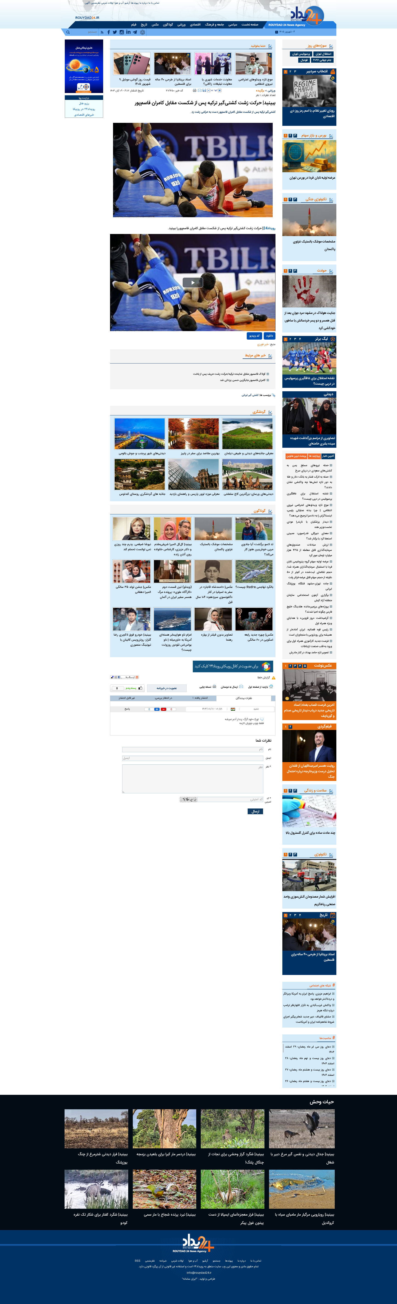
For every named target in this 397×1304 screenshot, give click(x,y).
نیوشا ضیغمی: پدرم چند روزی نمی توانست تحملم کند (132, 547)
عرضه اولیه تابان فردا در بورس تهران (312, 178)
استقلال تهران (323, 54)
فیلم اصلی (259, 349)
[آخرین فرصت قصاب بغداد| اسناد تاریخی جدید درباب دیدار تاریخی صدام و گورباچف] (309, 685)
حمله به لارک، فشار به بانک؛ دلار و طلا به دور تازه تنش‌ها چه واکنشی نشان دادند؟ (309, 482)
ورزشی (271, 90)
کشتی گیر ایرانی (250, 395)
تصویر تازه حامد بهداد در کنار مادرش (309, 652)
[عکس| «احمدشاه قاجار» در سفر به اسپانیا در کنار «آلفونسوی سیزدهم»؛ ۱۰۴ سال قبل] (213, 571)
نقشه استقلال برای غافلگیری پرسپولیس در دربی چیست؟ (309, 381)
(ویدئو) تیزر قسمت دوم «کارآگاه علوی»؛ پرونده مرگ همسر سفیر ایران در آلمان (175, 592)
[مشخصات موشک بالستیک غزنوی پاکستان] (213, 529)
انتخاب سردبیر (317, 71)
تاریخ (324, 915)
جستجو (216, 1261)
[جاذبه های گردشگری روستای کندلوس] (139, 474)
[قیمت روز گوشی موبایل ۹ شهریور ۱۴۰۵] (131, 63)
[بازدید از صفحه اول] (271, 686)
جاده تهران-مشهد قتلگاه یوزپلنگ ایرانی (309, 586)
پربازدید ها (314, 456)
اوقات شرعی (107, 3)
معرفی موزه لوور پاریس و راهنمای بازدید (194, 494)
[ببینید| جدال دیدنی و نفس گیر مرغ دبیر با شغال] (302, 1128)
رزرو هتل (84, 103)
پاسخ (127, 709)
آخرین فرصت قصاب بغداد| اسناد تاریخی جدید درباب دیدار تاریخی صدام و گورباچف (309, 710)
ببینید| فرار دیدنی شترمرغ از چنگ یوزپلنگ (103, 1158)
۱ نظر (258, 95)
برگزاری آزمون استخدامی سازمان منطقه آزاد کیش (309, 598)
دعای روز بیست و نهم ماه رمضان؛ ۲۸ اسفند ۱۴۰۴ (309, 1061)
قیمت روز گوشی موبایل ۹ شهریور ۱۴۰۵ (134, 82)
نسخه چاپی (205, 687)
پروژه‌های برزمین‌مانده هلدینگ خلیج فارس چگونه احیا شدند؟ (309, 609)
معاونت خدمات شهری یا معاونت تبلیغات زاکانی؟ (217, 82)
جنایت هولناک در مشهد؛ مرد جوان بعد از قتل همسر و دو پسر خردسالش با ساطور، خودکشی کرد (309, 320)
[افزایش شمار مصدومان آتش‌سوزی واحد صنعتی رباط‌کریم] (309, 875)
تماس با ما (153, 3)
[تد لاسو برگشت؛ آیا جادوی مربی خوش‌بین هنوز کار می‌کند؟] (254, 529)
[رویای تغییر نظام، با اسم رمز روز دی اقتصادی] (309, 91)
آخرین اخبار (328, 456)
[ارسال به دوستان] (199, 90)
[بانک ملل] (84, 66)
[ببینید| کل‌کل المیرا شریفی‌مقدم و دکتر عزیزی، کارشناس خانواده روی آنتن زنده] (172, 529)
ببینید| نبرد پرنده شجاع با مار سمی (170, 1215)
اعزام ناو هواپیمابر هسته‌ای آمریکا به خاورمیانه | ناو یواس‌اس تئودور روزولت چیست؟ (175, 642)
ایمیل (268, 758)
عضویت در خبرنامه (167, 688)
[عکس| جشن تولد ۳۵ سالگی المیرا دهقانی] (131, 571)
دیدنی (328, 394)
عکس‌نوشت (323, 666)
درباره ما (143, 3)
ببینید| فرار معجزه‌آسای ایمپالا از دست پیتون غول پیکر (236, 1219)
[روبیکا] (233, 667)
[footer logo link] (194, 1245)
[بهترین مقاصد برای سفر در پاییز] (193, 434)
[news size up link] (219, 90)
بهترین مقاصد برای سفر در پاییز (200, 453)
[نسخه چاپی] (195, 90)
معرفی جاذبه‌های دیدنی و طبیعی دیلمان (248, 453)
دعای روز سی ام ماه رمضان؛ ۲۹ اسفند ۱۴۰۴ (309, 1049)
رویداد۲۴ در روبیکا (84, 109)
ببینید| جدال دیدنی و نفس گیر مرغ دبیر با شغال (302, 1158)
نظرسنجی (95, 3)
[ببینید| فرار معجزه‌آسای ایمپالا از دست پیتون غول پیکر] (232, 1189)
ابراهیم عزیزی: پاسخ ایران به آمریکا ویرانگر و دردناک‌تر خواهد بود (308, 996)
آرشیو (127, 3)
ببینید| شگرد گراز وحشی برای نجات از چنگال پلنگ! (236, 1158)
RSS (137, 1261)
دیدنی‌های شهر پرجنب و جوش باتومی (142, 453)
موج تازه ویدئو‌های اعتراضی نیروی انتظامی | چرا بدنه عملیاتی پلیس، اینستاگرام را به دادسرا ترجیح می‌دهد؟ (309, 510)
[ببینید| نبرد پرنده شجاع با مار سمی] (164, 1189)
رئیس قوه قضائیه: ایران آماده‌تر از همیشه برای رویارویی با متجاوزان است (309, 632)
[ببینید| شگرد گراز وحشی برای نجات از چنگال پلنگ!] (232, 1128)
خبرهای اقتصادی (84, 115)
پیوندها (135, 3)
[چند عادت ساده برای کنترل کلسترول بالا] (309, 811)
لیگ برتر (321, 339)
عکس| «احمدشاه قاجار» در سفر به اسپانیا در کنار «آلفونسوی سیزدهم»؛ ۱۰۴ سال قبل (214, 595)
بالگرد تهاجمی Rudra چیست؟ (254, 587)
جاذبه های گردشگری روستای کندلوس (142, 494)
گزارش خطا (264, 677)
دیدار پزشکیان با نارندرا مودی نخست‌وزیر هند (309, 524)
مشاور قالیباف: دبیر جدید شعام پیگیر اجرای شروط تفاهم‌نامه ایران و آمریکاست (308, 1019)
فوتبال (304, 60)
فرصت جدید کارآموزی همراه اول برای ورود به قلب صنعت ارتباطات (309, 644)
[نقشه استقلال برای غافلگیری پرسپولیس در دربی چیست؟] (309, 358)
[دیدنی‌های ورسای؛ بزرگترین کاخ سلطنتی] (247, 474)
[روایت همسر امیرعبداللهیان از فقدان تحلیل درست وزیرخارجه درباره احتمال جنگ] (309, 746)
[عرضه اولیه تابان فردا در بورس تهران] (309, 156)
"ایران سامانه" (189, 1279)
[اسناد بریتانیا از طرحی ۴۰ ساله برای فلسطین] (172, 63)
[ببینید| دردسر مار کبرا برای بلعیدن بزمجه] (164, 1128)
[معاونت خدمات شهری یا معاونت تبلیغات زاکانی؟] (213, 63)
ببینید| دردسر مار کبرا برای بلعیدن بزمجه (166, 1154)
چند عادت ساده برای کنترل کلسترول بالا (310, 833)
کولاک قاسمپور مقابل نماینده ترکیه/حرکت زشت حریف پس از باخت (229, 374)
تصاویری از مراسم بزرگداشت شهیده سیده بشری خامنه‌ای (312, 441)
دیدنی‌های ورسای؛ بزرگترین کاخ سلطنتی (248, 494)
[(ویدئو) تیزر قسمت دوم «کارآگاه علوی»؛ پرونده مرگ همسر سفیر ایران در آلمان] (172, 571)
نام (269, 749)
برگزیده (260, 90)
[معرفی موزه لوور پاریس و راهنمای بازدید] (193, 474)
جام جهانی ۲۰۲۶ (322, 60)
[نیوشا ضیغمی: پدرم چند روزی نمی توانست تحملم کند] (131, 529)
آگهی (87, 3)
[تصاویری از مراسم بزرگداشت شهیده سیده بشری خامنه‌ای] (309, 416)
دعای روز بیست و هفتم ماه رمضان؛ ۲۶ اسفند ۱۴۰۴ (309, 1084)
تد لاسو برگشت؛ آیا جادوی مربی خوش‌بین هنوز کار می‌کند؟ (257, 549)
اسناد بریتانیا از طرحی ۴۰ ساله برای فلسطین (173, 82)
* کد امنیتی (268, 800)
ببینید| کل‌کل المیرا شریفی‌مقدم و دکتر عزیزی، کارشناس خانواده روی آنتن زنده (173, 549)
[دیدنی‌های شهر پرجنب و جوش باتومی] (139, 434)
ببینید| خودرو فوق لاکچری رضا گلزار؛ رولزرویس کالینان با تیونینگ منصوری (132, 640)
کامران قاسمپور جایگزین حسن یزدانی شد (242, 380)
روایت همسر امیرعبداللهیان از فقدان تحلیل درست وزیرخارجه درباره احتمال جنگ (311, 771)
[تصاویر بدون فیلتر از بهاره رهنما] (213, 619)
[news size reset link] (214, 90)
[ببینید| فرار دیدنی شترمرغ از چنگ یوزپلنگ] (96, 1128)
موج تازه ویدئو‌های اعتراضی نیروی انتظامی (255, 82)
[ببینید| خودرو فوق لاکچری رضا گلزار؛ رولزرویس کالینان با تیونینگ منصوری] (131, 619)
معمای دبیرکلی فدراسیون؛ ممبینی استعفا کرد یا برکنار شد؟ (309, 536)
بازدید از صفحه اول (258, 687)
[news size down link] (208, 90)
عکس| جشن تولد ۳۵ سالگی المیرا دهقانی (133, 590)
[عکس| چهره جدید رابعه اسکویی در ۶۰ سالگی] (254, 619)
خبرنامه (163, 1261)
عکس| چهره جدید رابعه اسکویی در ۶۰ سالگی (258, 637)
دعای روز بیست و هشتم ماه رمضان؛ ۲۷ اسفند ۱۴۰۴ (309, 1072)
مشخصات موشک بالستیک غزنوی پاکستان (216, 547)
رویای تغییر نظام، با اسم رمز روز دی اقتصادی (312, 113)
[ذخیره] (204, 90)
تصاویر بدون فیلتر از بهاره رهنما (217, 637)
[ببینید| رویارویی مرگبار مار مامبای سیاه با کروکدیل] (302, 1189)
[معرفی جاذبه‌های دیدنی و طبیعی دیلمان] (247, 434)
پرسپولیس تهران (301, 54)
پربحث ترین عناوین (296, 456)
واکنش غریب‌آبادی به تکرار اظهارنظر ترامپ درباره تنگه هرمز (308, 1008)
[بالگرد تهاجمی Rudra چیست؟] (254, 571)
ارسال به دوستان (229, 687)
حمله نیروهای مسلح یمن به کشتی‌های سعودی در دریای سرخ (309, 468)
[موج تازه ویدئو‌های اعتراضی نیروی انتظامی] (253, 63)
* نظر (268, 767)
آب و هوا (119, 3)
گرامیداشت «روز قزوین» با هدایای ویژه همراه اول (309, 621)
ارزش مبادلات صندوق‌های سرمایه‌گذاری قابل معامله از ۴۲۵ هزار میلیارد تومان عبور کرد (309, 550)
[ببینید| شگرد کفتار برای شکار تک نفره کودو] (96, 1189)
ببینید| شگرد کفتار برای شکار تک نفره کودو (101, 1219)
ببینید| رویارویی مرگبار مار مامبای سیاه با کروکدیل (304, 1219)
